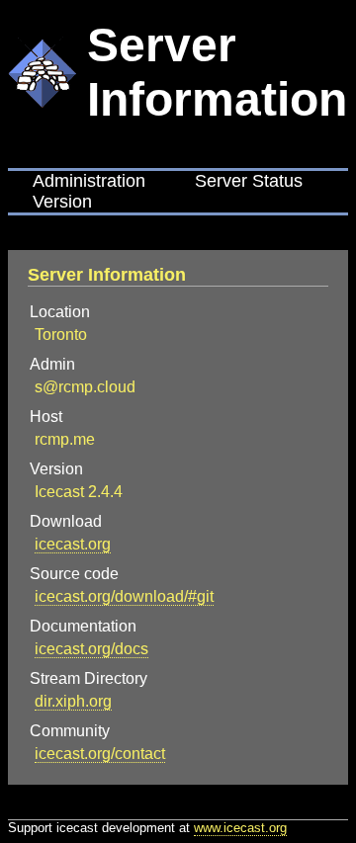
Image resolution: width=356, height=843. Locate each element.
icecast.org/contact (100, 753)
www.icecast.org (240, 827)
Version (62, 201)
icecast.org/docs (91, 648)
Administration (89, 181)
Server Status (249, 181)
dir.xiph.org (73, 701)
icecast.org (73, 544)
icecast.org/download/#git (124, 596)
